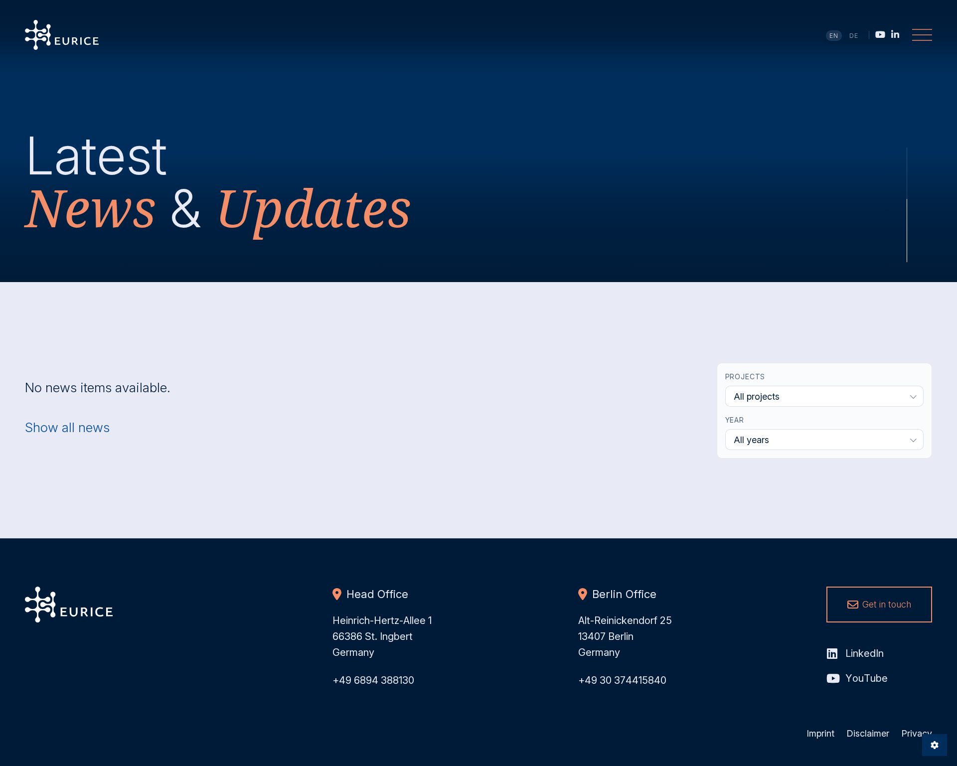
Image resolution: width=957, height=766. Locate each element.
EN (834, 35)
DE (854, 35)
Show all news (67, 427)
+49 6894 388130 (373, 680)
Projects (745, 376)
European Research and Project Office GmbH (62, 35)
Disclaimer (867, 733)
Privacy (916, 733)
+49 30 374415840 (622, 680)
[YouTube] (880, 34)
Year (734, 420)
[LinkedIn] (895, 34)
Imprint (820, 733)
